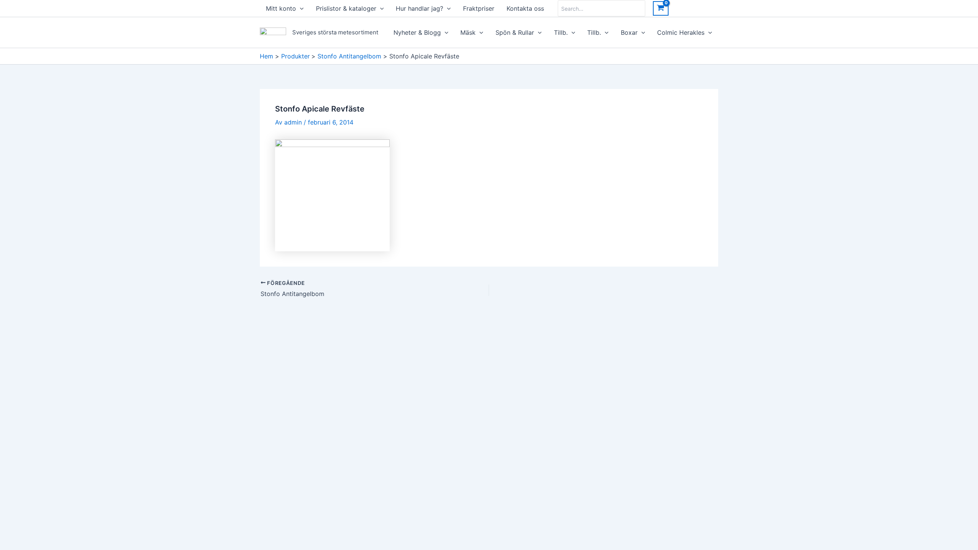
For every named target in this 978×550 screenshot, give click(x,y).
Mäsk (468, 32)
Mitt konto (281, 8)
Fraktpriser (478, 8)
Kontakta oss (525, 8)
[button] (300, 8)
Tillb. (561, 32)
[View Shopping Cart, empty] (661, 8)
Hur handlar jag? (419, 8)
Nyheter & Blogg (417, 32)
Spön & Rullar (514, 32)
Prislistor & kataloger (346, 8)
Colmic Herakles (680, 32)
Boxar (629, 32)
